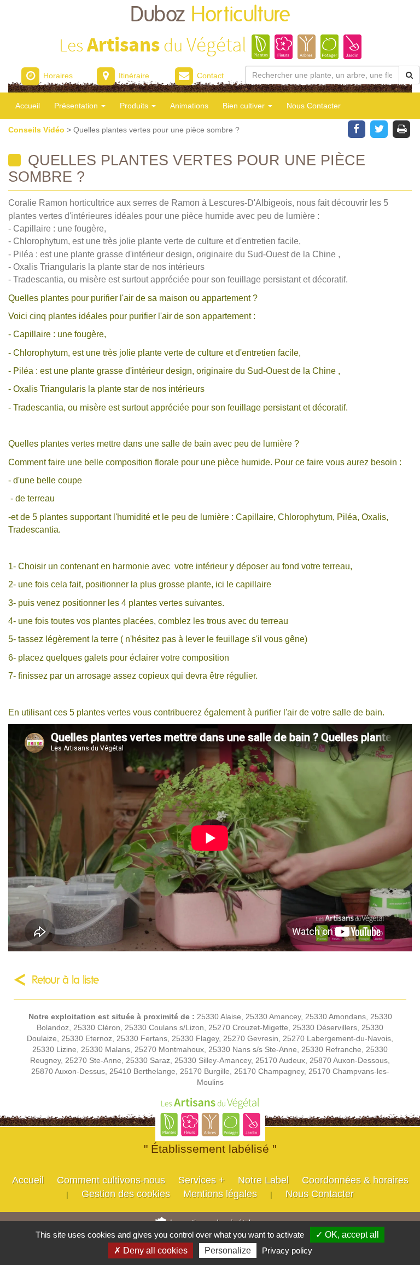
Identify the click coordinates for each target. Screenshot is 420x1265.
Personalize (228, 1250)
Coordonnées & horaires (355, 1180)
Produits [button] (135, 105)
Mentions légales (220, 1193)
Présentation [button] (77, 105)
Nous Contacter (314, 105)
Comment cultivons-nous (111, 1180)
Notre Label (263, 1180)
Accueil (27, 105)
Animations (189, 105)
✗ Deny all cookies (151, 1250)
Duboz (210, 15)
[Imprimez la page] (402, 128)
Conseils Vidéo (37, 129)
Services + (201, 1180)
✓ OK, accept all (347, 1234)
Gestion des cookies (125, 1193)
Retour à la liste (65, 980)
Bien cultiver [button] (245, 105)
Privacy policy (287, 1250)
